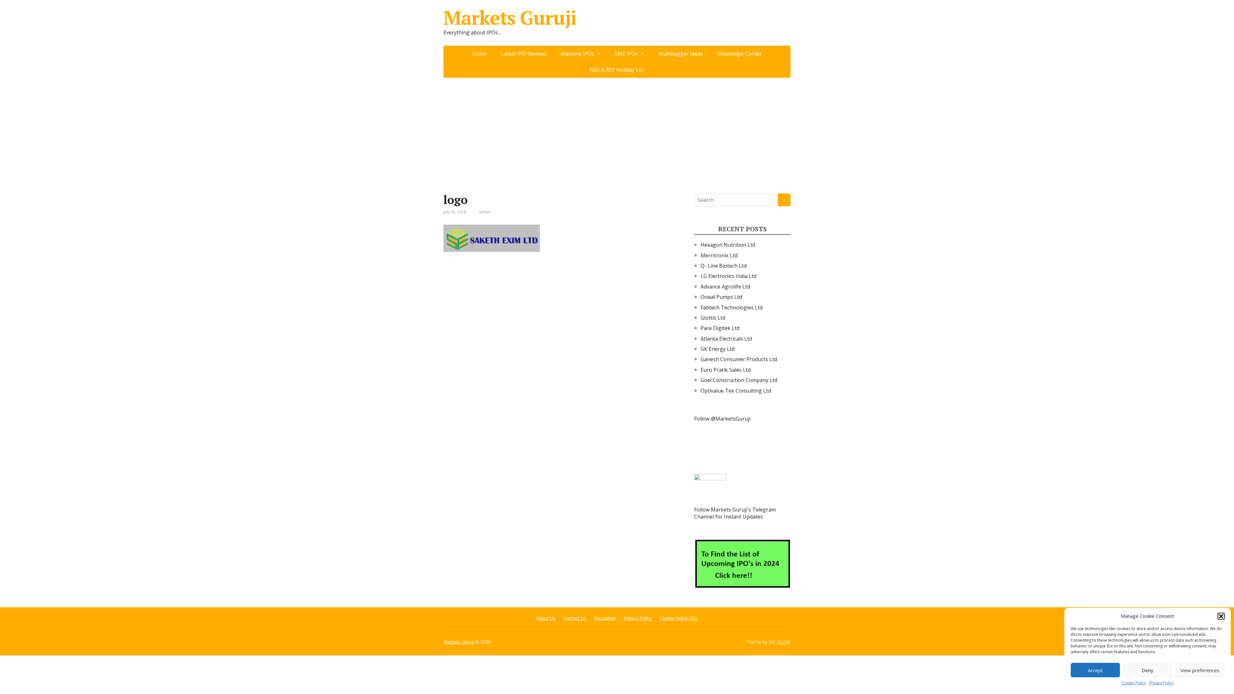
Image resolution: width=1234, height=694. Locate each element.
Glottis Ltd (713, 317)
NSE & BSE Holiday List (617, 69)
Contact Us (574, 618)
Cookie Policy (1134, 683)
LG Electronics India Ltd (728, 276)
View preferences (1200, 670)
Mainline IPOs (577, 53)
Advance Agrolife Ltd (725, 286)
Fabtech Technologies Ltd (732, 307)
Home (479, 53)
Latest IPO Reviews (524, 53)
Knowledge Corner (739, 53)
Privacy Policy (1161, 683)
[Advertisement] (617, 126)
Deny (1147, 670)
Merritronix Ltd (719, 255)
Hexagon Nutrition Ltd (728, 244)
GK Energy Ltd (718, 348)
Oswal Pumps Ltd (721, 296)
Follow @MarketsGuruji (722, 418)
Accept (1095, 670)
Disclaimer (605, 618)
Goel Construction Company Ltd (739, 380)
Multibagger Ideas (680, 53)
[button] (1221, 616)
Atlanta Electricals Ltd (726, 338)
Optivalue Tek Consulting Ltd (736, 390)
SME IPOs (626, 53)
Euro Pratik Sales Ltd (726, 369)
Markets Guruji (510, 18)
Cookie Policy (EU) (679, 618)
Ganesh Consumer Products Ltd (739, 359)
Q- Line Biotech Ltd (724, 265)
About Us (546, 618)
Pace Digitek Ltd (720, 328)
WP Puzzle (780, 642)
